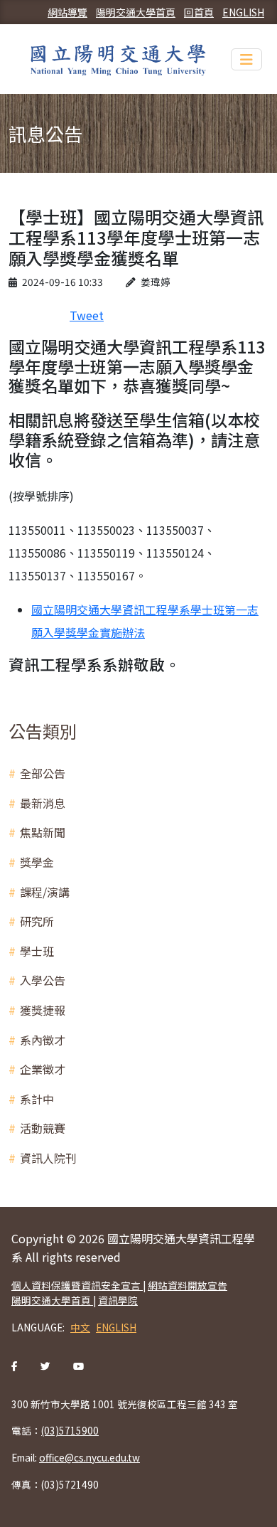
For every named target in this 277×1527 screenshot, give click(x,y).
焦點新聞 (42, 832)
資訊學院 (118, 1300)
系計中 (37, 1098)
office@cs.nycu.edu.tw (89, 1457)
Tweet (87, 315)
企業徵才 (42, 1069)
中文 (80, 1327)
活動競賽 (42, 1128)
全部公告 (42, 773)
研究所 (37, 921)
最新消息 (42, 803)
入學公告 (42, 980)
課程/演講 (45, 891)
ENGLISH (243, 12)
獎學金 (37, 862)
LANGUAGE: (38, 1327)
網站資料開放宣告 (187, 1285)
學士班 (37, 950)
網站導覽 (67, 12)
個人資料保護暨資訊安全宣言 (77, 1285)
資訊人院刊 (48, 1157)
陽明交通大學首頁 (135, 12)
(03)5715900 (70, 1430)
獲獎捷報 (42, 1009)
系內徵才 (42, 1039)
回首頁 (199, 12)
